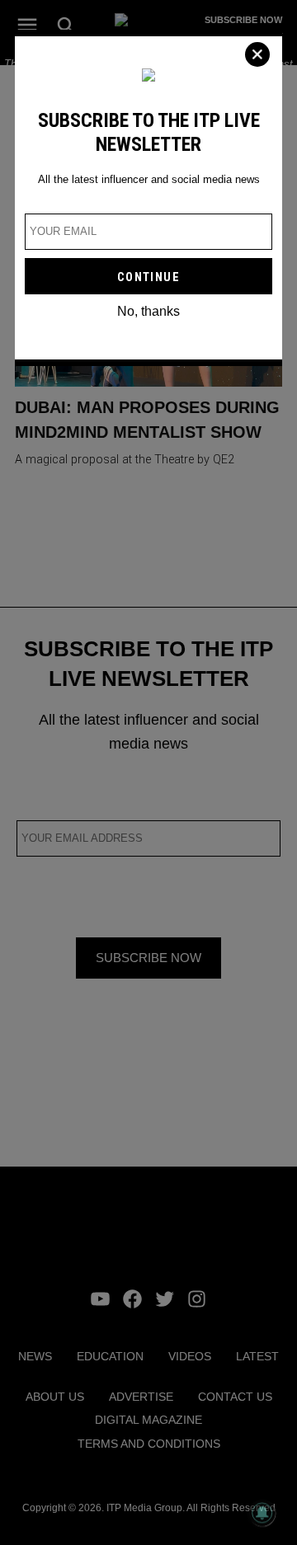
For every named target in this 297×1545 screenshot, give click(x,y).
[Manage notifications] (262, 1513)
